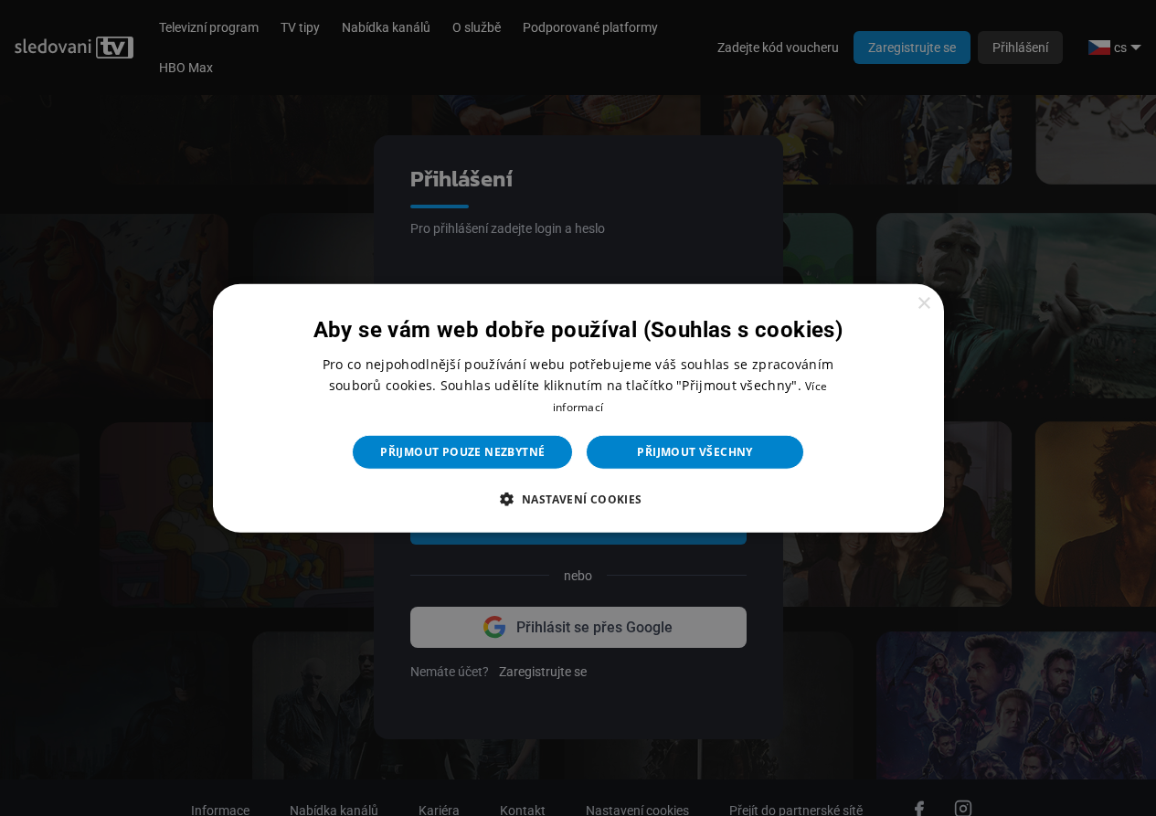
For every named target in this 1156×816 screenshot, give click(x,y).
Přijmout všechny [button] (694, 452)
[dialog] (578, 407)
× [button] (923, 303)
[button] (578, 499)
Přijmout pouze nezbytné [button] (462, 452)
